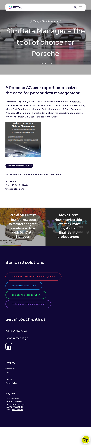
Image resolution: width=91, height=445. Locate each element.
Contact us (10, 369)
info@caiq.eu (17, 410)
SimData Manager (50, 21)
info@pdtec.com (14, 189)
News (7, 372)
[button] (80, 7)
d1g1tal (77, 101)
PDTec (34, 21)
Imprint (8, 379)
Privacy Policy (11, 383)
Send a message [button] (16, 338)
